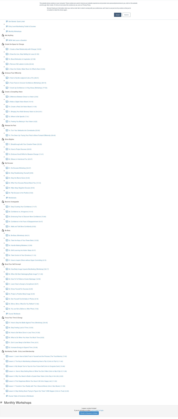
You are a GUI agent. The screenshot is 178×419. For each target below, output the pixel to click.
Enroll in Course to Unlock (89, 413)
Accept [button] (118, 15)
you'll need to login (97, 410)
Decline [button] (126, 15)
